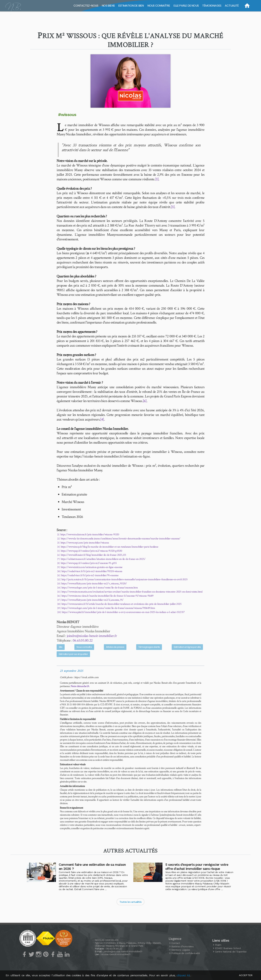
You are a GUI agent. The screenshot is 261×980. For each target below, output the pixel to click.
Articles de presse (115, 646)
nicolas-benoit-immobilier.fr (115, 954)
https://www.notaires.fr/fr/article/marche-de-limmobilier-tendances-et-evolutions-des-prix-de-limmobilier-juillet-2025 (121, 604)
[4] (102, 419)
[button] (130, 81)
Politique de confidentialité (185, 953)
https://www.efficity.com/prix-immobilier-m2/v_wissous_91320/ (94, 583)
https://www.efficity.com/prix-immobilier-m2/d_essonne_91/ (92, 600)
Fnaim (218, 945)
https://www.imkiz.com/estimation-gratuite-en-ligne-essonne (91, 567)
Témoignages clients (149, 646)
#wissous (67, 114)
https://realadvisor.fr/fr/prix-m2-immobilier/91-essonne (89, 575)
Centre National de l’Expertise (231, 951)
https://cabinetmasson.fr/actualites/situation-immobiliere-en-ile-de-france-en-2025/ (103, 559)
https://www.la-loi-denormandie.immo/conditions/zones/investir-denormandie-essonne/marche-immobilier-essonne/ (120, 538)
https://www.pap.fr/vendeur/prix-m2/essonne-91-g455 (89, 563)
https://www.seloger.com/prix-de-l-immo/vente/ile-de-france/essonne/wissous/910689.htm (108, 608)
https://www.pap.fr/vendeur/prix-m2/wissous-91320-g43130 (91, 551)
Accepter (245, 975)
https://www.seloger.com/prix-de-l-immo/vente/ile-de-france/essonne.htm (99, 587)
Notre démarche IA (80, 686)
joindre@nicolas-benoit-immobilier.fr (92, 635)
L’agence (174, 939)
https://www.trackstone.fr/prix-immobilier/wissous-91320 (89, 534)
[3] (173, 206)
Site (60, 646)
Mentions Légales (180, 950)
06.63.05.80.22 (83, 640)
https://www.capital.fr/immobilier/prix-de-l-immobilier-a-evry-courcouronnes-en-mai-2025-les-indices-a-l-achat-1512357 (123, 612)
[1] (157, 179)
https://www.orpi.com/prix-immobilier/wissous (85, 543)
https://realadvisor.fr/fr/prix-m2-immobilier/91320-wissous (91, 571)
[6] (145, 401)
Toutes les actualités (130, 901)
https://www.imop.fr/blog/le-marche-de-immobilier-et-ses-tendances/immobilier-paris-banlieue (109, 547)
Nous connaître (84, 646)
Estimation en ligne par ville (187, 646)
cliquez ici (183, 975)
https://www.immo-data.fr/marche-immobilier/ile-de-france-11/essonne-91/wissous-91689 (107, 596)
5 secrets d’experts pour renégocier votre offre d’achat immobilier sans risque (196, 867)
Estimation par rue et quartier (73, 654)
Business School (228, 948)
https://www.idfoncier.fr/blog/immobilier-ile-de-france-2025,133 (93, 555)
